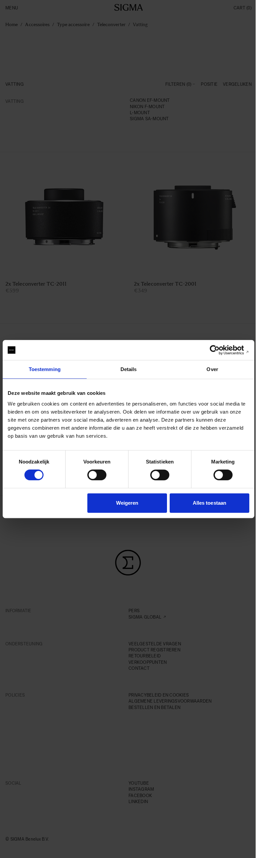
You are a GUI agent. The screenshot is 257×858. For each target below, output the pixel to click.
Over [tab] (212, 369)
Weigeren (127, 503)
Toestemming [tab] (45, 369)
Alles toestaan (209, 503)
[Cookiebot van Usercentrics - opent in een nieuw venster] (220, 350)
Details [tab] (128, 369)
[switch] (96, 475)
